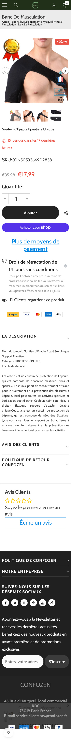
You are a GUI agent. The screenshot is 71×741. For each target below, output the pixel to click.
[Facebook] (5, 602)
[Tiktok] (51, 602)
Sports (16, 21)
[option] (35, 70)
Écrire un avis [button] (36, 522)
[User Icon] (54, 5)
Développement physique (36, 21)
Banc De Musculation (30, 24)
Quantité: (12, 186)
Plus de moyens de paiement (35, 245)
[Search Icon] (20, 5)
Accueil (6, 21)
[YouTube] (42, 602)
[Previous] (5, 70)
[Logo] (35, 5)
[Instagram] (24, 602)
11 (11, 299)
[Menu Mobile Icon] (4, 5)
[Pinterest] (33, 602)
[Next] (65, 70)
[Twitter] (14, 602)
